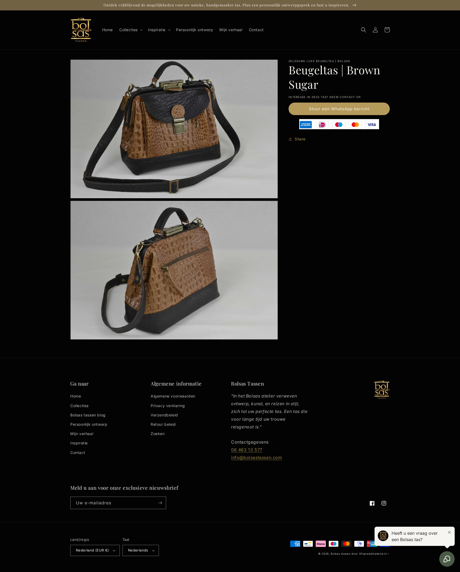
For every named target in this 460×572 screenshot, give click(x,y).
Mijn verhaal (81, 433)
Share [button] (300, 139)
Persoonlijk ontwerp (88, 424)
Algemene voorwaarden (173, 396)
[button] (130, 29)
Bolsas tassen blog (88, 415)
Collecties (79, 405)
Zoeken (158, 433)
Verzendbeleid (164, 415)
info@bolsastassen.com (256, 457)
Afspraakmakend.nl (373, 553)
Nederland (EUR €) (92, 550)
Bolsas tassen (340, 553)
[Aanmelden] (160, 503)
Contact (77, 452)
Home (75, 396)
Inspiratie (79, 443)
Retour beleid (163, 424)
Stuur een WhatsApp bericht (339, 108)
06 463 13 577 (246, 449)
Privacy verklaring (168, 405)
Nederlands (138, 550)
